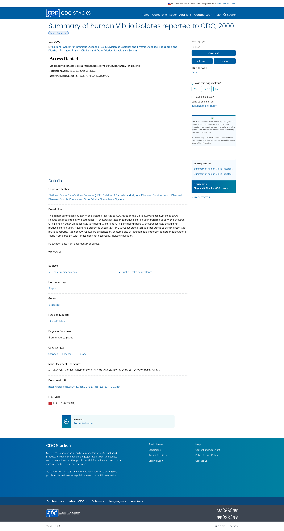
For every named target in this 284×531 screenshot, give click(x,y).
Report (53, 288)
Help (218, 15)
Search (232, 15)
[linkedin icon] (235, 509)
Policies (97, 501)
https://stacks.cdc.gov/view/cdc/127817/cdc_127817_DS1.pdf (84, 387)
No (216, 89)
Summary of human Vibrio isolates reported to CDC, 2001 (213, 168)
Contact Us (201, 460)
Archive (136, 501)
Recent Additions (180, 15)
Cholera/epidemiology (64, 272)
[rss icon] (235, 516)
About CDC (76, 501)
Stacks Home (156, 444)
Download (213, 53)
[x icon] (224, 509)
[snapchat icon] (230, 516)
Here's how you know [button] (226, 3)
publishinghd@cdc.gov (204, 105)
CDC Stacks (57, 445)
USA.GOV (233, 526)
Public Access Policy (206, 455)
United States (57, 321)
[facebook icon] (219, 509)
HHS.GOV (220, 526)
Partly (206, 89)
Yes (195, 89)
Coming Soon (203, 15)
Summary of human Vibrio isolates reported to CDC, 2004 (213, 174)
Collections (159, 15)
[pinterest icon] (224, 516)
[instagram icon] (230, 509)
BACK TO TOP (202, 197)
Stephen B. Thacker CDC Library (67, 354)
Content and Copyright (207, 450)
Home (146, 15)
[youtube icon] (219, 516)
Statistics (54, 305)
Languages (116, 501)
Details (195, 72)
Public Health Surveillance (137, 272)
